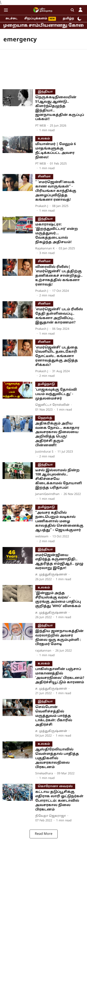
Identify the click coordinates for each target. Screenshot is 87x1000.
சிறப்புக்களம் (35, 18)
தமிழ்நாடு (71, 18)
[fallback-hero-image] (19, 111)
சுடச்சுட (11, 18)
